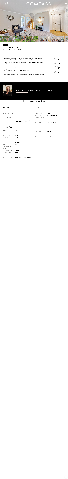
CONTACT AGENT (22, 93)
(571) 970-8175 (30, 90)
